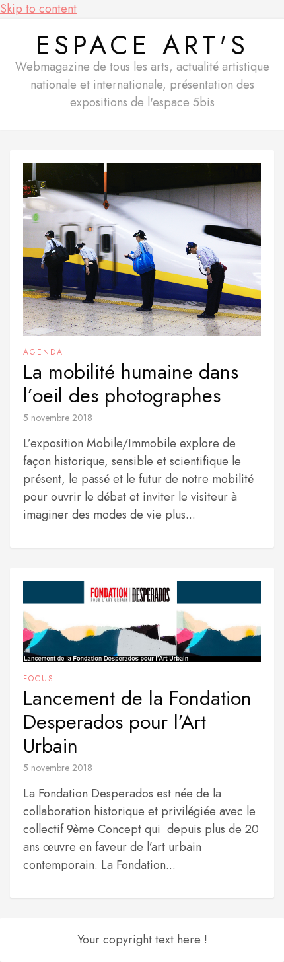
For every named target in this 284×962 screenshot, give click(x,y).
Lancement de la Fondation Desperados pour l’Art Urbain (137, 722)
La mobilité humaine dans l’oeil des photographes (130, 384)
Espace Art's (142, 45)
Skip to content (38, 8)
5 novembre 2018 (57, 417)
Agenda (43, 352)
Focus (38, 678)
